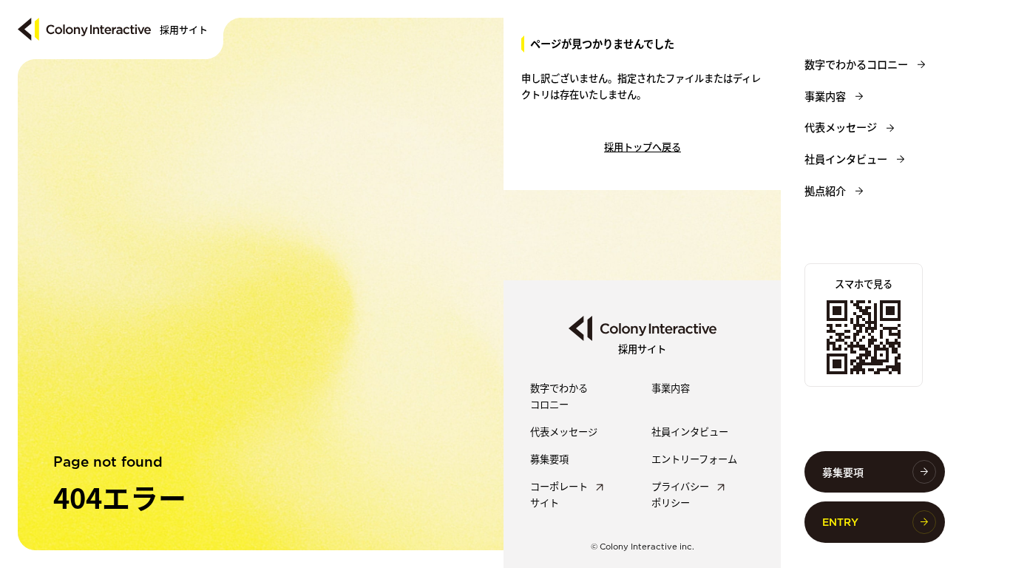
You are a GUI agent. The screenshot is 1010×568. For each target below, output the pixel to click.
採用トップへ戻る (642, 147)
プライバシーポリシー (680, 494)
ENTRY (840, 522)
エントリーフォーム (694, 459)
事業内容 (825, 96)
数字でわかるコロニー (856, 64)
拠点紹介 (825, 190)
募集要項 (843, 472)
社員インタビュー (845, 159)
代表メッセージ (840, 127)
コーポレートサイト (559, 494)
